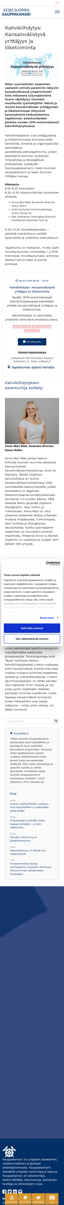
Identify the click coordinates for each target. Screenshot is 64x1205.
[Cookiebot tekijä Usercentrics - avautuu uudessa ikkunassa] (46, 563)
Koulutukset (21, 326)
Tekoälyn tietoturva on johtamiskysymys (23, 839)
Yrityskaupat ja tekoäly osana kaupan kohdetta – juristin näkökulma (27, 824)
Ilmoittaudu (33, 341)
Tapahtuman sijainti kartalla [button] (32, 367)
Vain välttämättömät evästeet (32, 638)
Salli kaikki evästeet (32, 628)
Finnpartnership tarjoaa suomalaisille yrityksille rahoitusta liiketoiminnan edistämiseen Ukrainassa (30, 869)
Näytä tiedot (47, 617)
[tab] (31, 367)
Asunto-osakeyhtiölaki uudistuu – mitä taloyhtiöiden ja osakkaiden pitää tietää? (30, 807)
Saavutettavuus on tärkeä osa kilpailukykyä (27, 852)
